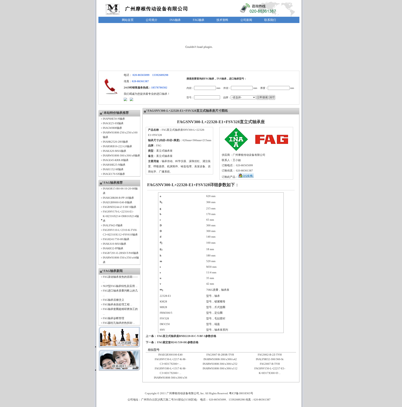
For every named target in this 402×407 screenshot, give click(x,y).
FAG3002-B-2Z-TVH (270, 354)
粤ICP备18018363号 (241, 393)
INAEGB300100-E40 (170, 354)
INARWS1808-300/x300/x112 (220, 368)
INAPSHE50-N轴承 (114, 118)
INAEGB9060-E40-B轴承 (117, 202)
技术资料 (222, 20)
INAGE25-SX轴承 (113, 123)
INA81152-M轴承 (113, 169)
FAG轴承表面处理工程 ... (117, 304)
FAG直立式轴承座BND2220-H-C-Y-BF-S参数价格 (186, 336)
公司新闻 (246, 20)
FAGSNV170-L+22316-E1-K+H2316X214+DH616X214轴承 (121, 216)
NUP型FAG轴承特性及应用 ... (120, 286)
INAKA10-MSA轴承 (114, 243)
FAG (158, 145)
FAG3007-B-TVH (270, 363)
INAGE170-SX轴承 (114, 173)
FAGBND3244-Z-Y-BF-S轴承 (119, 207)
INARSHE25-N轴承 (114, 164)
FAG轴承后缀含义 (113, 299)
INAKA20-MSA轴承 (114, 150)
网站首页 (128, 20)
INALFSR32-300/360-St (269, 359)
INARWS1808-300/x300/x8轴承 (121, 155)
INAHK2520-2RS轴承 (115, 141)
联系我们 (270, 20)
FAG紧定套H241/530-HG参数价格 (177, 342)
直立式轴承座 (164, 150)
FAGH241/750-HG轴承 (116, 239)
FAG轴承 (198, 20)
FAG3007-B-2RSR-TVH (220, 354)
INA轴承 (175, 20)
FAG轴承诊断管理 (113, 318)
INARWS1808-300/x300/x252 (220, 363)
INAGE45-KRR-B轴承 (116, 160)
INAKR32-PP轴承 (113, 248)
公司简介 (151, 20)
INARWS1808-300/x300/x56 (170, 377)
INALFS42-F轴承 (113, 225)
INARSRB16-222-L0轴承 (117, 146)
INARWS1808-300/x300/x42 (220, 359)
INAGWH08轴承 (112, 127)
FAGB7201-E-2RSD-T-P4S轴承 (121, 253)
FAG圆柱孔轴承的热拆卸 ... (119, 322)
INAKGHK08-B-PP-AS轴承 (118, 197)
